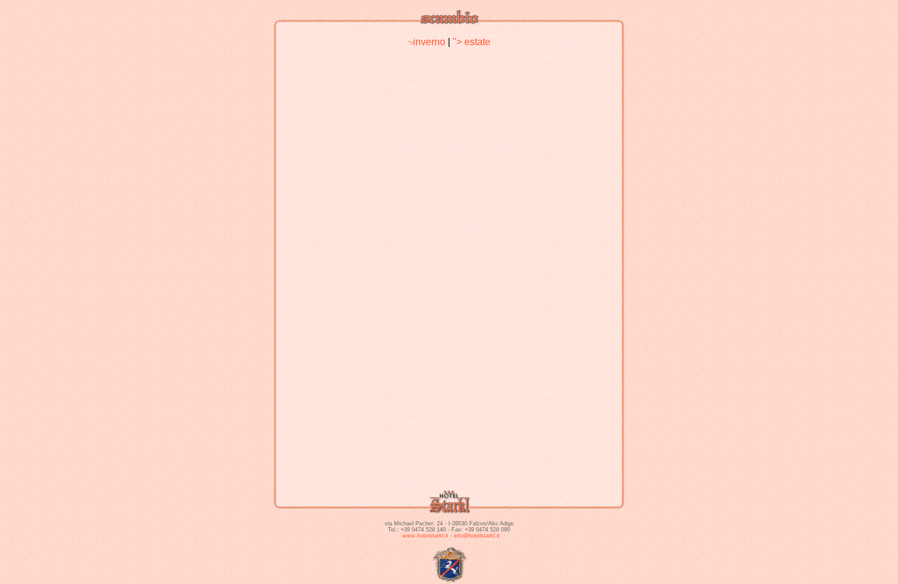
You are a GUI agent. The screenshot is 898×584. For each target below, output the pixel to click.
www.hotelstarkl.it (425, 536)
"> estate (472, 42)
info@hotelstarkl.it (477, 536)
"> (426, 43)
